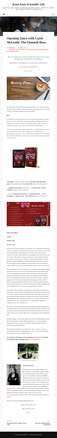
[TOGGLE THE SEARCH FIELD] (53, 14)
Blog (11, 49)
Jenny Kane (11, 47)
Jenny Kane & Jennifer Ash (28, 4)
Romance (12, 51)
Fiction (16, 49)
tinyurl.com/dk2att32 (35, 339)
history (31, 49)
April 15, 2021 (23, 47)
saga (17, 51)
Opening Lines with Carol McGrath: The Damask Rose (26, 40)
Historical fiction (23, 49)
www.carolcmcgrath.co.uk (13, 394)
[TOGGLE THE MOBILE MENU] (4, 14)
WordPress (24, 434)
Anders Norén (38, 434)
